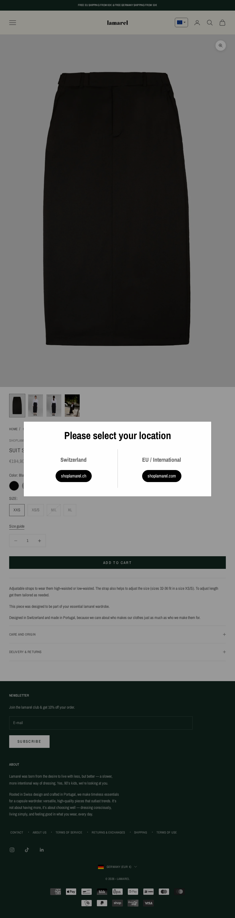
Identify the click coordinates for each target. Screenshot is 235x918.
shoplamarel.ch (73, 476)
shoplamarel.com (162, 476)
